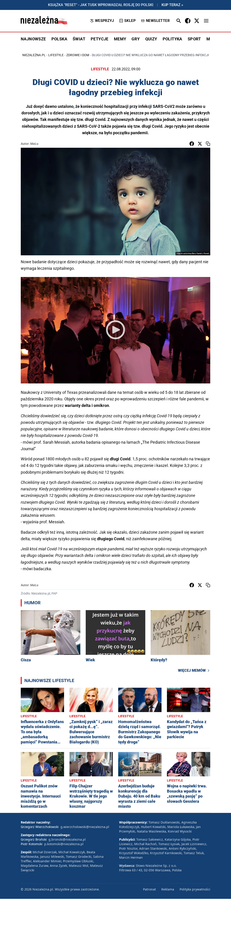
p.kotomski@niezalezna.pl (63, 844)
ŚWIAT (79, 39)
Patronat (149, 889)
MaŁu (34, 143)
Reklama (167, 889)
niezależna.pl (34, 55)
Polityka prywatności (195, 889)
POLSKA (59, 39)
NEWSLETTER (158, 20)
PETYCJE (100, 39)
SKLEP (130, 20)
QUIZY (151, 39)
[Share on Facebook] (191, 143)
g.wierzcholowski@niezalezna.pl (84, 827)
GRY (136, 39)
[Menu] (206, 20)
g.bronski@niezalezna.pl (67, 839)
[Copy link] (208, 143)
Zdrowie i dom (77, 55)
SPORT (194, 39)
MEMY (120, 39)
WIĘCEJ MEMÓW (192, 670)
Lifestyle (56, 55)
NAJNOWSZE (33, 39)
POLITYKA (172, 39)
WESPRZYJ (104, 20)
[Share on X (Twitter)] (200, 143)
